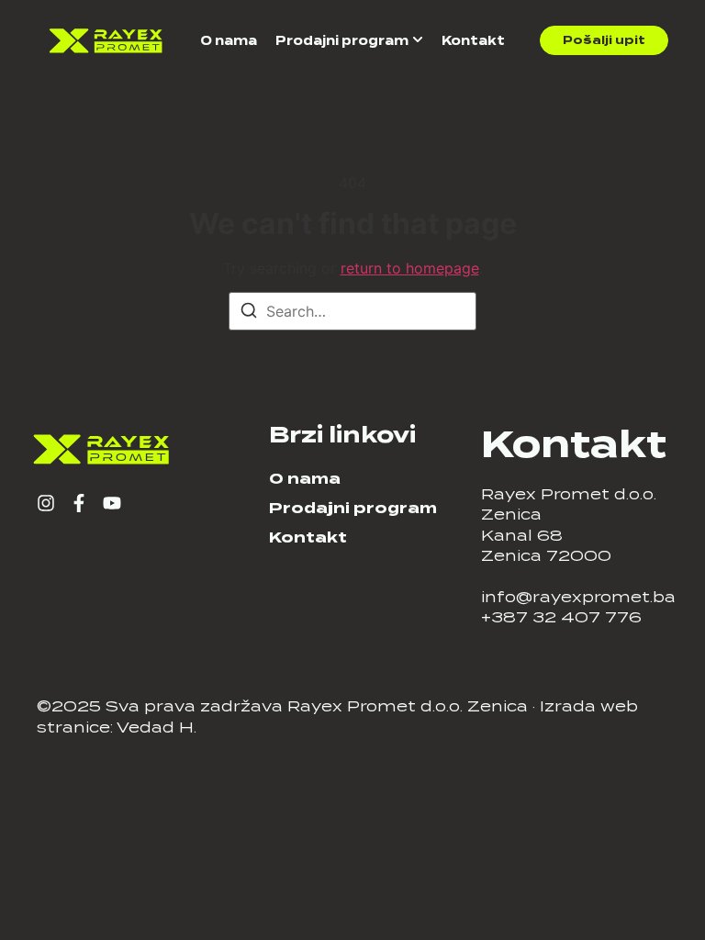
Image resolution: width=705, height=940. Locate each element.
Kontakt (473, 41)
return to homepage (410, 268)
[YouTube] (112, 503)
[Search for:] (352, 311)
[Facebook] (79, 503)
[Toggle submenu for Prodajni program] (415, 41)
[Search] (249, 313)
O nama (228, 41)
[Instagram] (46, 503)
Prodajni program (341, 41)
